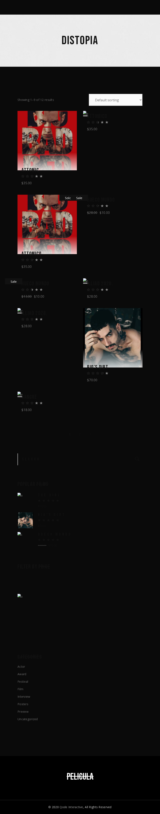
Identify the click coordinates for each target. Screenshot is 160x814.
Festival (23, 682)
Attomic (30, 170)
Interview (24, 697)
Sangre (29, 397)
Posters (23, 704)
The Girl (49, 495)
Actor (21, 667)
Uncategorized (28, 719)
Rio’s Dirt (97, 367)
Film (20, 689)
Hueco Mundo (101, 200)
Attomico (97, 116)
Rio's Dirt (52, 515)
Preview (23, 712)
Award (22, 674)
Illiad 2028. (100, 284)
